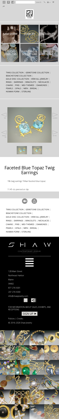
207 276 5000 (14, 292)
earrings (18, 82)
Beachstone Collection (18, 75)
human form (12, 91)
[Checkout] (4, 6)
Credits (20, 318)
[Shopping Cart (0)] (53, 2)
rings (9, 82)
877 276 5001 (14, 287)
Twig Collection (14, 72)
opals (18, 88)
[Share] (33, 300)
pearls (9, 88)
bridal (33, 88)
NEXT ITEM (55, 135)
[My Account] (48, 2)
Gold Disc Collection (17, 79)
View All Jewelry (39, 79)
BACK (5, 118)
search (38, 2)
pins (17, 85)
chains (9, 85)
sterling (26, 91)
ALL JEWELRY (55, 118)
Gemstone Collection (37, 72)
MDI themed (28, 85)
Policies (11, 318)
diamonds (41, 85)
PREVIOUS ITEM (4, 136)
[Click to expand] (21, 150)
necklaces (43, 82)
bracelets (30, 82)
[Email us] (26, 300)
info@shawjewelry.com (18, 296)
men (25, 88)
